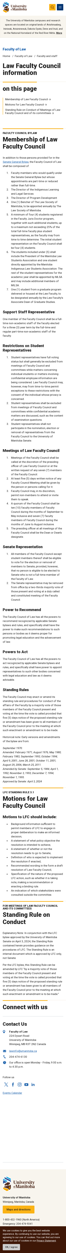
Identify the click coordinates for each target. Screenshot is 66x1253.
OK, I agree (11, 1247)
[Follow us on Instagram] (19, 1084)
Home (6, 56)
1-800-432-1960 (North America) (21, 1219)
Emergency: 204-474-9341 (18, 1223)
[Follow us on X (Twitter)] (6, 1084)
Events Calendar (12, 1093)
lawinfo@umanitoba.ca (23, 1051)
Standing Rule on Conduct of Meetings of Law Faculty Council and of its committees (32, 111)
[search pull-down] (52, 7)
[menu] (60, 7)
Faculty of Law (14, 49)
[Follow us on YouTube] (26, 1084)
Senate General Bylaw (16, 161)
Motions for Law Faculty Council (24, 104)
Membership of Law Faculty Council (26, 99)
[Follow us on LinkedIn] (33, 1084)
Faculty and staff (47, 56)
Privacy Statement (46, 1240)
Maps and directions (19, 1209)
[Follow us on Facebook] (13, 1084)
